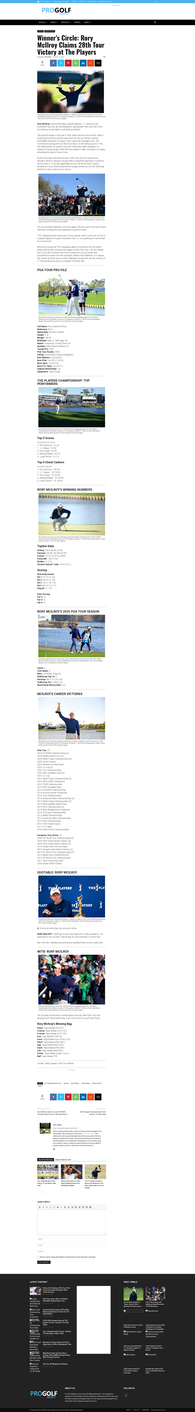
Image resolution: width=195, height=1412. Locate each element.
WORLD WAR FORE (88, 1133)
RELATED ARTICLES (46, 1160)
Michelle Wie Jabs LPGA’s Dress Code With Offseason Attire (155, 1371)
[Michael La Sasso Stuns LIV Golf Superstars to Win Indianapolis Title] (35, 1348)
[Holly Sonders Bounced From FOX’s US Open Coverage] (133, 1360)
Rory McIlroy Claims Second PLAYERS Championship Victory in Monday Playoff (52, 1113)
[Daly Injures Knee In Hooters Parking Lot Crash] (133, 1316)
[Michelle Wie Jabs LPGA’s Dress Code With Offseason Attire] (155, 1360)
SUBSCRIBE (91, 1)
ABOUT (74, 1)
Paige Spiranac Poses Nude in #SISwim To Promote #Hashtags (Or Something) (155, 1327)
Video (53, 22)
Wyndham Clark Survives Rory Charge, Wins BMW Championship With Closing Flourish (56, 1355)
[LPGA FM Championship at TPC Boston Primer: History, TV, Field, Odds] (35, 1327)
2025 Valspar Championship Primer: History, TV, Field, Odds (93, 1113)
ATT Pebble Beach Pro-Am (52, 1083)
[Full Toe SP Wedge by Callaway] (35, 1367)
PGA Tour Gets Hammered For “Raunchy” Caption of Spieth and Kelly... (133, 1348)
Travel (77, 22)
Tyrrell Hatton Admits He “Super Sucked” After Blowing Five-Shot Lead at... (133, 1304)
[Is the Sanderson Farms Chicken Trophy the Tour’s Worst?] (155, 1337)
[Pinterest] (68, 63)
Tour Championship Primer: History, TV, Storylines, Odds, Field (46, 1183)
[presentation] (39, 1207)
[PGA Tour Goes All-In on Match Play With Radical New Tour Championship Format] (35, 1302)
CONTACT (82, 1)
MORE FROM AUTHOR (63, 1160)
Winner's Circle (49, 31)
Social (42, 22)
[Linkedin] (83, 63)
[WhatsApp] (75, 63)
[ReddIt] (90, 63)
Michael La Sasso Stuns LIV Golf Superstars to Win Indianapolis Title (57, 1343)
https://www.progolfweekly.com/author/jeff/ (65, 1128)
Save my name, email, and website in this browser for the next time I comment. (68, 1257)
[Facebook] (156, 1)
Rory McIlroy (75, 1083)
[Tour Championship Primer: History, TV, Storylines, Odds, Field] (48, 1171)
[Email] (98, 63)
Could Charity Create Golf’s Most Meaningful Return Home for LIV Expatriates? (56, 1312)
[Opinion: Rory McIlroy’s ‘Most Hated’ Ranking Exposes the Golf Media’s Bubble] (71, 1171)
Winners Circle (96, 1083)
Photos (65, 22)
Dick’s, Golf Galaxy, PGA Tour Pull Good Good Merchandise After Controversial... (56, 1290)
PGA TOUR (40, 31)
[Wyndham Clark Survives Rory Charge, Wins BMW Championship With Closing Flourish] (35, 1357)
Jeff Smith (47, 57)
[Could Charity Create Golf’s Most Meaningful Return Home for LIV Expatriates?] (35, 1315)
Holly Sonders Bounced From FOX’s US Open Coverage (131, 1371)
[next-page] (42, 1192)
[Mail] (55, 1149)
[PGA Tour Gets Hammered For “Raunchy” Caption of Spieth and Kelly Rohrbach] (133, 1337)
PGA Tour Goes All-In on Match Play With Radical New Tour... (55, 1300)
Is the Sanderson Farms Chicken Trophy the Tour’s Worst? (154, 1348)
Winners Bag (85, 1083)
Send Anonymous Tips (105, 1)
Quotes (66, 1083)
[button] (155, 22)
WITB (40, 1086)
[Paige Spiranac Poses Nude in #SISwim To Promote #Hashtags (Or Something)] (155, 1316)
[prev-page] (38, 1192)
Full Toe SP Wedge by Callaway (55, 1364)
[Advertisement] (117, 11)
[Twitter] (60, 63)
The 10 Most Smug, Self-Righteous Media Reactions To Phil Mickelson (155, 1304)
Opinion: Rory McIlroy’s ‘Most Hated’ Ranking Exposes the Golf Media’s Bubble (70, 1183)
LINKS (86, 22)
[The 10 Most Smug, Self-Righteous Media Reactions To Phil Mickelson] (155, 1293)
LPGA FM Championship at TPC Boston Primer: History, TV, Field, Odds (56, 1323)
